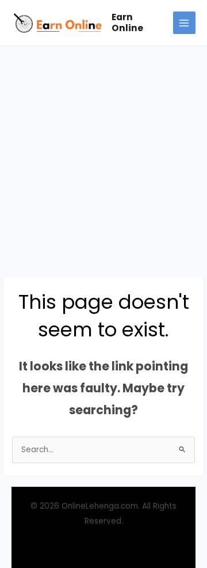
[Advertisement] (103, 155)
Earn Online (127, 22)
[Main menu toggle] (184, 23)
